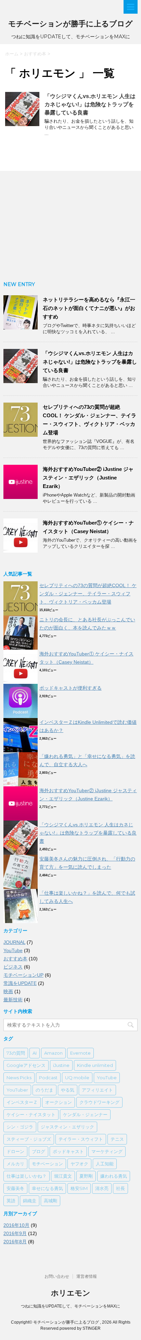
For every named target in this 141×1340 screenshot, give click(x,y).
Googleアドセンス (26, 1065)
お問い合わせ (56, 1276)
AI (35, 1053)
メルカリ (15, 1163)
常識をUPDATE (20, 983)
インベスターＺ (22, 1102)
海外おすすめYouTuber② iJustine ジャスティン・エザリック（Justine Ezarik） (88, 477)
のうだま (44, 1090)
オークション (58, 1102)
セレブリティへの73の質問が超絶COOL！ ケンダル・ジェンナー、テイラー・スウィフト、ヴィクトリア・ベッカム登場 (88, 594)
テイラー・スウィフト (81, 1139)
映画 (8, 991)
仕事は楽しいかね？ (27, 1176)
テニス (117, 1139)
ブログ (38, 1151)
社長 (120, 1188)
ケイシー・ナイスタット (31, 1114)
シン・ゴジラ (20, 1126)
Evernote (80, 1053)
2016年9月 (15, 1233)
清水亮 (101, 1188)
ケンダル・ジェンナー (85, 1114)
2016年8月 (15, 1241)
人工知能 (105, 1163)
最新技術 (13, 999)
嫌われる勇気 (113, 1176)
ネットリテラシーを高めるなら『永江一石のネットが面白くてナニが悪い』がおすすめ (89, 308)
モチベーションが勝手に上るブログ (70, 23)
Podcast (48, 1077)
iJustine (61, 1065)
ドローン (15, 1151)
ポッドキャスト (68, 1151)
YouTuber (17, 1090)
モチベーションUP (23, 975)
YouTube (13, 950)
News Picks (19, 1077)
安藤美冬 (15, 1188)
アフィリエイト (97, 1090)
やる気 (67, 1090)
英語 (11, 1200)
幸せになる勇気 (47, 1188)
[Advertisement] (70, 225)
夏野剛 (86, 1176)
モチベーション (47, 1163)
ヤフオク (79, 1163)
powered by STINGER (80, 1328)
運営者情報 (86, 1276)
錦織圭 (29, 1200)
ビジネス (13, 967)
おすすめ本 (15, 958)
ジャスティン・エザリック (67, 1126)
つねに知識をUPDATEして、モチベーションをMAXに (70, 1306)
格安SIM (79, 1188)
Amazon (53, 1053)
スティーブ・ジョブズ (29, 1139)
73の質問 (16, 1053)
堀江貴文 (63, 1176)
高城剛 (50, 1200)
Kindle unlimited (95, 1065)
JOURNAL (14, 942)
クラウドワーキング (99, 1102)
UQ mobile (77, 1077)
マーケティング (107, 1151)
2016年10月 (16, 1225)
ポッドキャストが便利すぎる (70, 688)
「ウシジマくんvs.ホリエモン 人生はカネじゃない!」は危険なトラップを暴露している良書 (90, 104)
